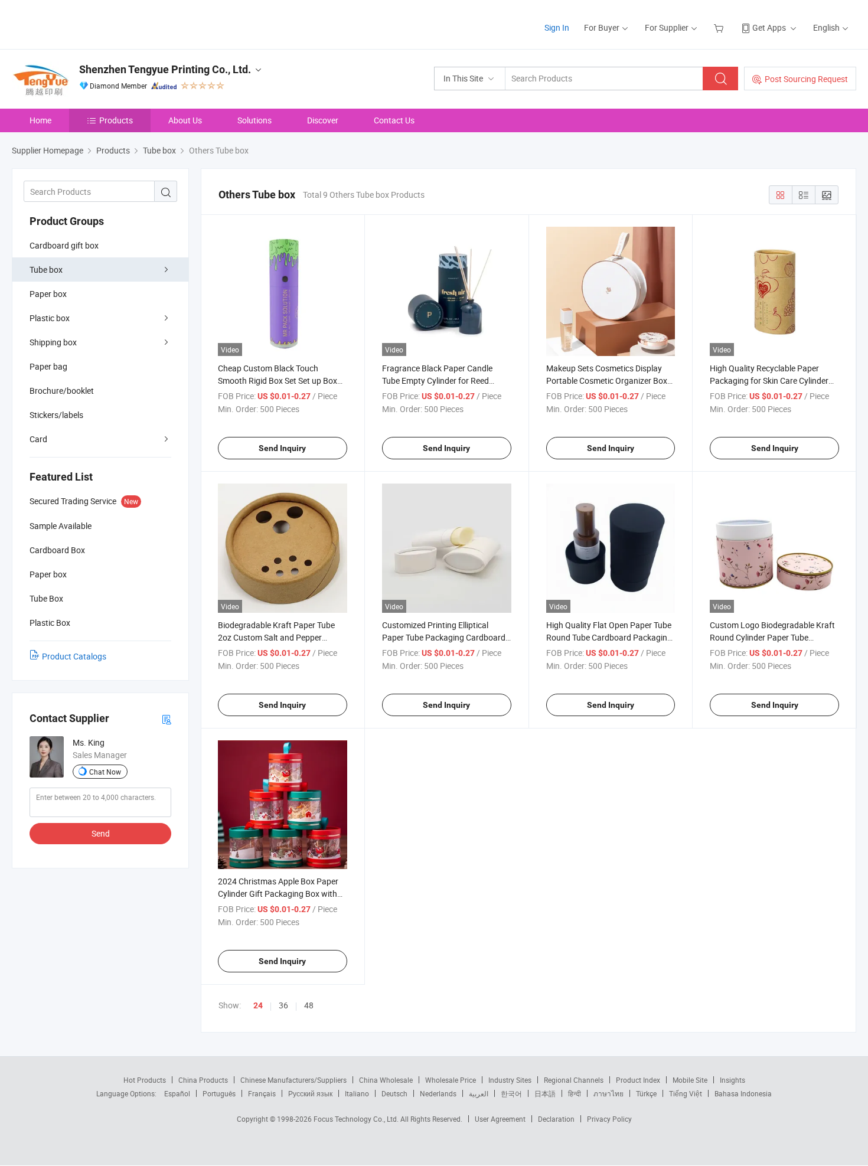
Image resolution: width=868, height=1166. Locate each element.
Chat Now (105, 771)
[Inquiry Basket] (720, 27)
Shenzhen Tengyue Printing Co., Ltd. (165, 69)
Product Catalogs (74, 656)
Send (101, 833)
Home (40, 120)
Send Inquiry (282, 448)
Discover (322, 120)
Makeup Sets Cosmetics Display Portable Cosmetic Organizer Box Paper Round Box (606, 380)
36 (283, 1005)
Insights (732, 1080)
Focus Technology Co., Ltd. (357, 1118)
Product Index (638, 1080)
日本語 (545, 1093)
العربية (478, 1093)
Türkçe (646, 1093)
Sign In (556, 27)
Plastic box (50, 318)
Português (219, 1093)
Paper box (48, 293)
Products (116, 120)
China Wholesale (386, 1080)
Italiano (357, 1093)
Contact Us (394, 120)
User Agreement (500, 1118)
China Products (203, 1080)
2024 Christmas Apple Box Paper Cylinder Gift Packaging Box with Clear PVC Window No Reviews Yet (281, 894)
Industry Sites (509, 1080)
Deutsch (394, 1093)
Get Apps (769, 27)
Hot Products (144, 1080)
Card (38, 439)
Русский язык (310, 1093)
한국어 (511, 1093)
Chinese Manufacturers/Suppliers (293, 1080)
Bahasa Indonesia (743, 1093)
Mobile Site (690, 1080)
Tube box (46, 269)
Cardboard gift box (64, 245)
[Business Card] (166, 719)
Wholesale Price (450, 1080)
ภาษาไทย (608, 1093)
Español (177, 1093)
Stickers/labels (56, 414)
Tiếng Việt (685, 1093)
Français (262, 1093)
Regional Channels (573, 1080)
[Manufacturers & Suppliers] (88, 23)
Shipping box (53, 342)
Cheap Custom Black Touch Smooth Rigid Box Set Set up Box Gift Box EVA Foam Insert (277, 380)
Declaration (556, 1118)
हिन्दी (574, 1093)
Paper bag (48, 366)
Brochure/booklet (62, 390)
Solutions (254, 120)
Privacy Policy (609, 1118)
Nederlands (438, 1093)
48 (309, 1005)
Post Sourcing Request (806, 78)
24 (258, 1005)
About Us (185, 120)
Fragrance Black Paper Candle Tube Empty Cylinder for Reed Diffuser (437, 380)
